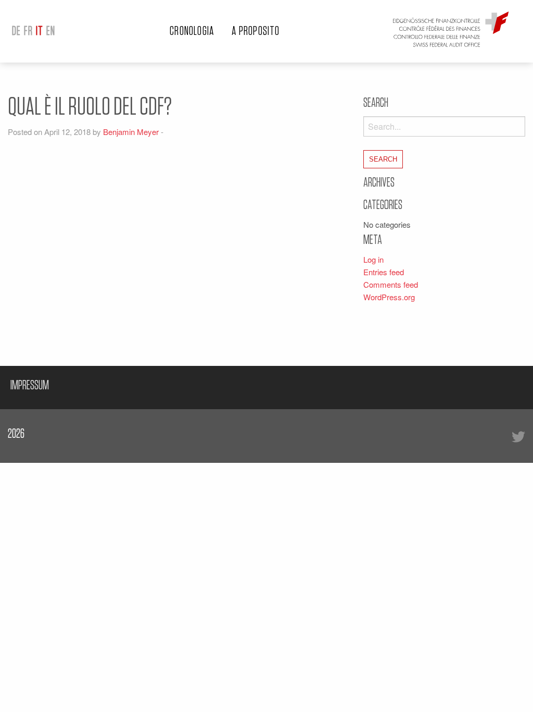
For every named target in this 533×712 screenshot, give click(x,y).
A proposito (256, 31)
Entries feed (383, 271)
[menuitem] (16, 31)
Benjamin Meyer (131, 131)
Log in (373, 259)
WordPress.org (389, 296)
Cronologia (192, 31)
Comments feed (390, 284)
